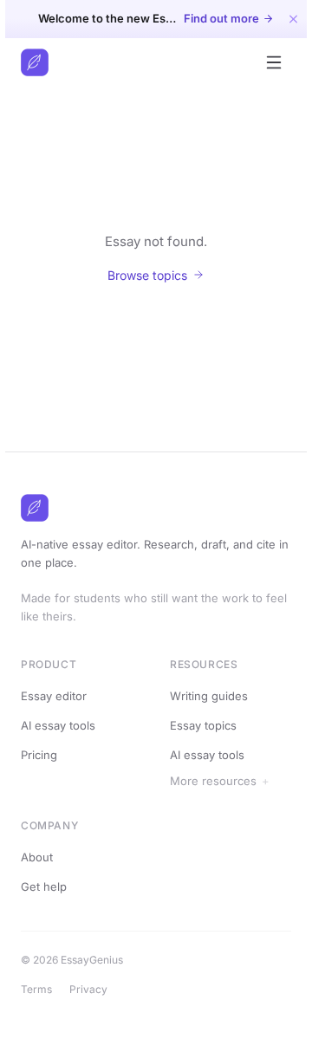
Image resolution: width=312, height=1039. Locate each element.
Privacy (94, 989)
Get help (49, 886)
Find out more (221, 18)
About (42, 857)
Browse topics (147, 275)
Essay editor (54, 696)
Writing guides (209, 696)
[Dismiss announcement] (293, 18)
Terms (41, 989)
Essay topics (203, 725)
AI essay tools (58, 725)
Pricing (39, 755)
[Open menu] (274, 62)
